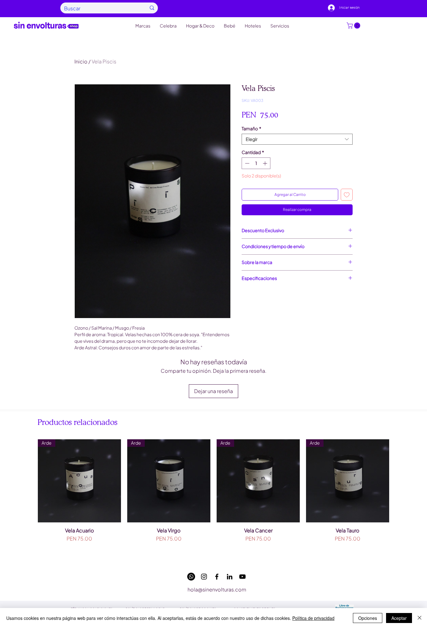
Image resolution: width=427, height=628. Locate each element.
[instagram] (204, 577)
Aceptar (399, 618)
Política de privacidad (313, 618)
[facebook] (217, 577)
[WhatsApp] (191, 577)
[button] (354, 25)
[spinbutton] (256, 163)
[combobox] (297, 139)
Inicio (81, 61)
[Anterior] (29, 480)
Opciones (367, 618)
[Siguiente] (398, 480)
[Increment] (265, 163)
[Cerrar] (419, 618)
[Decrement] (246, 163)
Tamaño (251, 128)
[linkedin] (230, 577)
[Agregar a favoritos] (347, 195)
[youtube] (242, 577)
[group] (213, 499)
